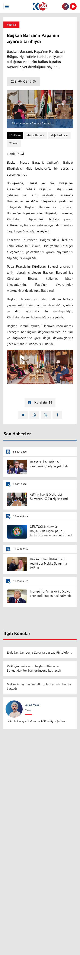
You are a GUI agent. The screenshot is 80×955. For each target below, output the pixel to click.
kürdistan (15, 135)
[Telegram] (23, 415)
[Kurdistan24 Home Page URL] (40, 6)
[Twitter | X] (46, 415)
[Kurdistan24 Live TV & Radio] (73, 6)
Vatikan (13, 143)
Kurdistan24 (43, 403)
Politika (11, 25)
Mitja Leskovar (59, 135)
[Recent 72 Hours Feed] (65, 6)
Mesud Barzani (36, 135)
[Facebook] (57, 415)
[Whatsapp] (34, 415)
